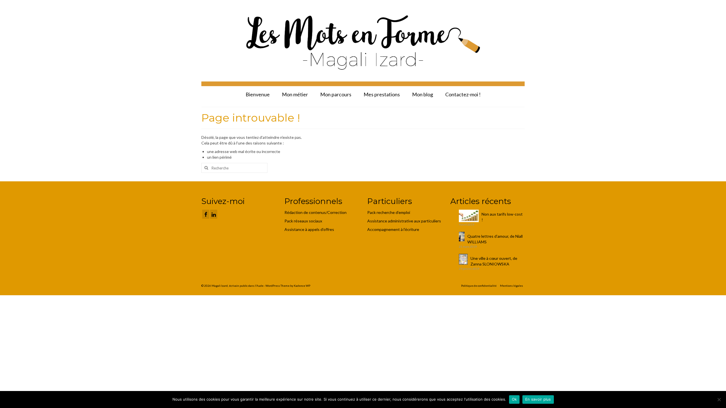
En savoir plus (538, 399)
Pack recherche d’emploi (389, 212)
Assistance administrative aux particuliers (404, 220)
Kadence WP (302, 285)
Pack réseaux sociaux (303, 220)
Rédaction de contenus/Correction (315, 212)
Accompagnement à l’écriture (393, 229)
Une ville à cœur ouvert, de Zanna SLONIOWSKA (493, 261)
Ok (514, 399)
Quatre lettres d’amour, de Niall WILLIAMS (495, 239)
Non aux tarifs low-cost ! (502, 217)
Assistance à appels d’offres (309, 229)
